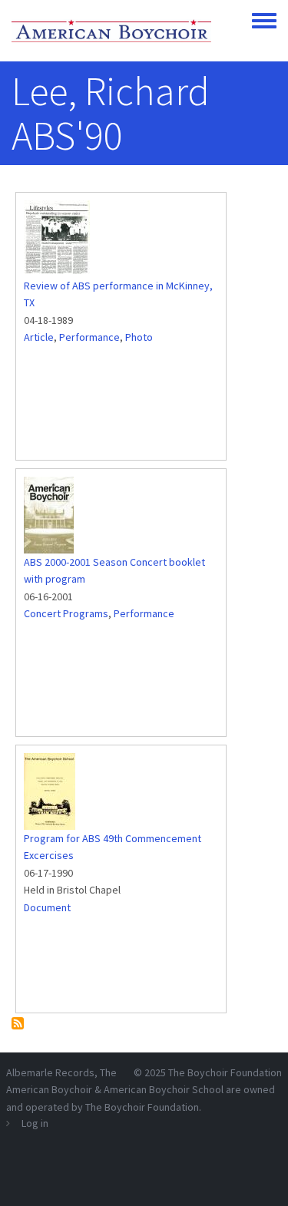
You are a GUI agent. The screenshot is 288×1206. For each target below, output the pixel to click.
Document (47, 907)
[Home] (111, 30)
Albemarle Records (50, 1072)
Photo (139, 337)
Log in (35, 1123)
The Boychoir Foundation (225, 1072)
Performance (89, 337)
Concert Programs (66, 613)
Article (39, 337)
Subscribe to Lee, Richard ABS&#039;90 (18, 1023)
